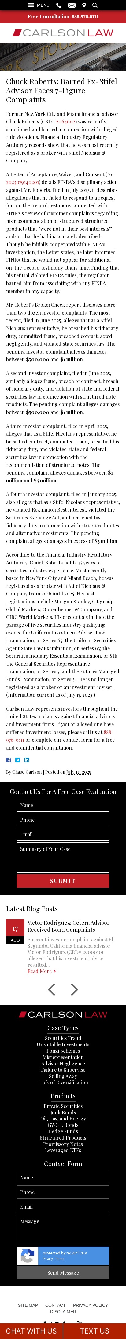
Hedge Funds (63, 1131)
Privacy (48, 1259)
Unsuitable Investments (63, 1044)
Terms (59, 1259)
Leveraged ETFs (63, 1150)
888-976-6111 (85, 16)
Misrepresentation (63, 1057)
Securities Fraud (63, 1038)
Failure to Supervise (63, 1069)
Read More (40, 971)
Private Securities (63, 1106)
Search (95, 5)
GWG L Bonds (63, 1125)
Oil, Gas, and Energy (63, 1118)
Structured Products (63, 1137)
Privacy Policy (90, 1305)
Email (72, 5)
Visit (84, 5)
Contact (55, 1305)
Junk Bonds (63, 1112)
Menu (43, 5)
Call (59, 5)
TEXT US (94, 1331)
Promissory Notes (63, 1144)
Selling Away (63, 1076)
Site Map (28, 1305)
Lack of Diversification (63, 1082)
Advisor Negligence (63, 1063)
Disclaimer (63, 1311)
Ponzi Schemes (63, 1050)
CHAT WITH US (31, 1331)
